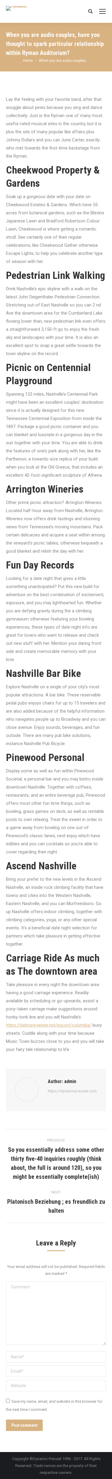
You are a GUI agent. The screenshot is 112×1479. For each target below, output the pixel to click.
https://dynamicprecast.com (72, 1091)
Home (28, 61)
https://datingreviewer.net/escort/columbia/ (48, 1025)
